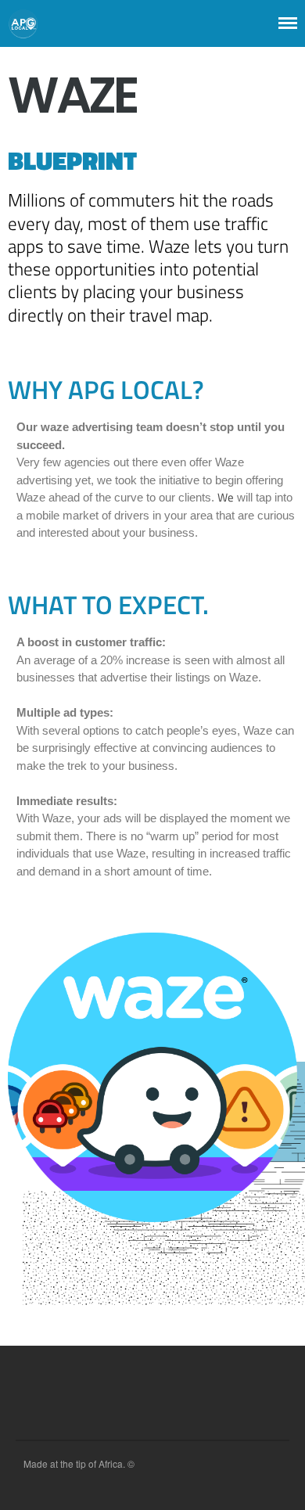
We (225, 497)
